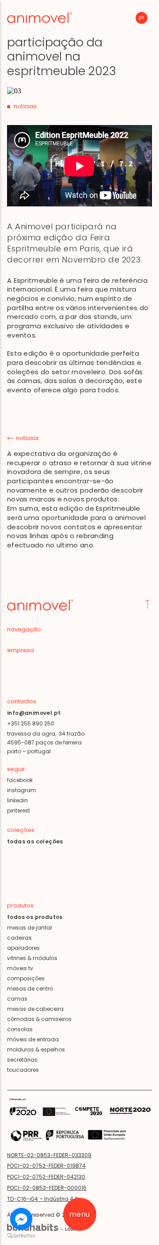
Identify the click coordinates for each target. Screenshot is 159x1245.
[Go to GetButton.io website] (21, 1236)
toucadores (23, 1070)
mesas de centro (30, 988)
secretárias (22, 1059)
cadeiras (19, 937)
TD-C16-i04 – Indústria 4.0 (42, 1199)
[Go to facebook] (21, 1219)
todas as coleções (35, 841)
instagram (21, 790)
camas (17, 998)
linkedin (17, 800)
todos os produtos (35, 917)
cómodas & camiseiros (39, 1019)
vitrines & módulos (32, 958)
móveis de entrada (33, 1039)
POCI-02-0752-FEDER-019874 (46, 1165)
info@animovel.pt (34, 713)
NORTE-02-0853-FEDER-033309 (49, 1155)
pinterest (18, 810)
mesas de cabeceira (35, 1009)
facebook (20, 780)
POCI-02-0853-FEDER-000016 (47, 1188)
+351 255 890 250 (30, 723)
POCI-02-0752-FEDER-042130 (46, 1176)
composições (26, 978)
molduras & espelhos (36, 1049)
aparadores (23, 948)
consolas (20, 1029)
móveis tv (20, 968)
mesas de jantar (29, 927)
